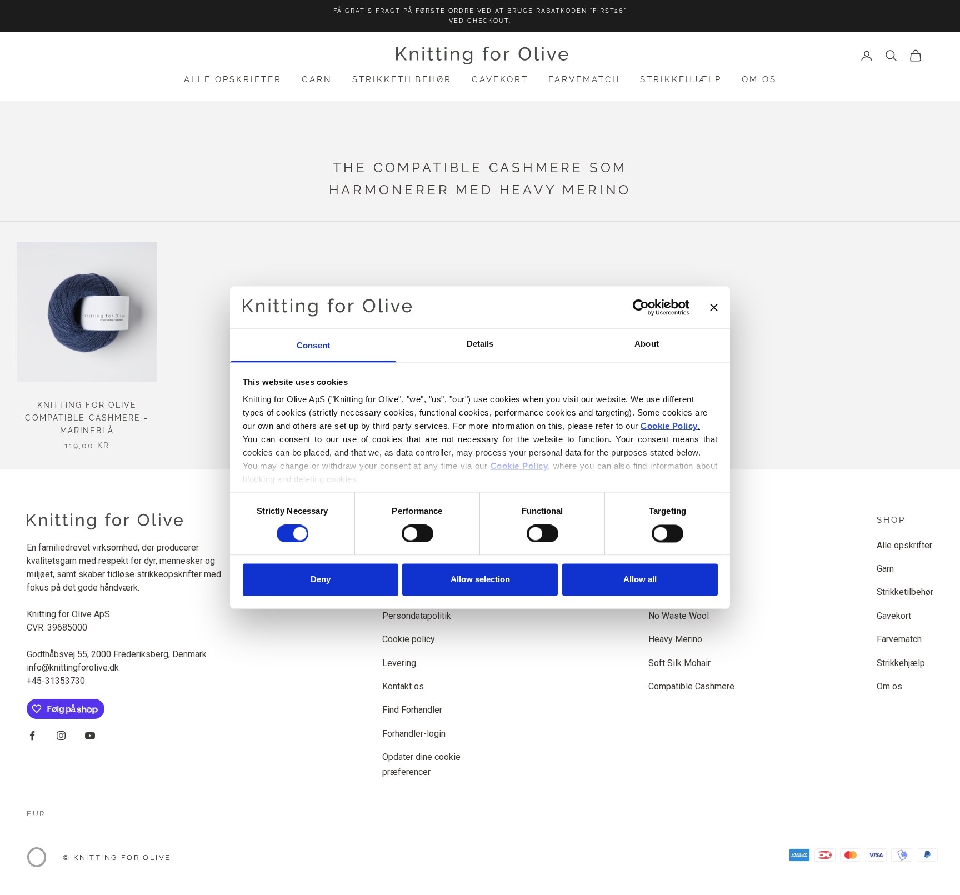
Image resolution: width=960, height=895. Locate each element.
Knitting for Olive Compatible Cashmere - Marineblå (86, 418)
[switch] (417, 533)
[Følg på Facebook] (32, 735)
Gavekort (500, 79)
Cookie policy (408, 639)
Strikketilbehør (402, 79)
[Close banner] (714, 307)
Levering (399, 663)
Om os (759, 79)
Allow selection (480, 579)
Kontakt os (403, 686)
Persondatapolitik (416, 616)
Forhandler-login (414, 733)
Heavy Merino (675, 639)
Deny (321, 579)
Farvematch (584, 79)
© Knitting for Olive (117, 857)
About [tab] (646, 344)
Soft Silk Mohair (679, 663)
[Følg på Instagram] (61, 735)
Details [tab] (480, 344)
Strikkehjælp (681, 79)
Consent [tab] (313, 346)
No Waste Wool (678, 616)
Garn (317, 79)
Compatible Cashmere (691, 686)
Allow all (640, 579)
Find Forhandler (412, 709)
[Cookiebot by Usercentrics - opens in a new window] (640, 307)
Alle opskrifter (233, 79)
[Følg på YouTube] (90, 735)
